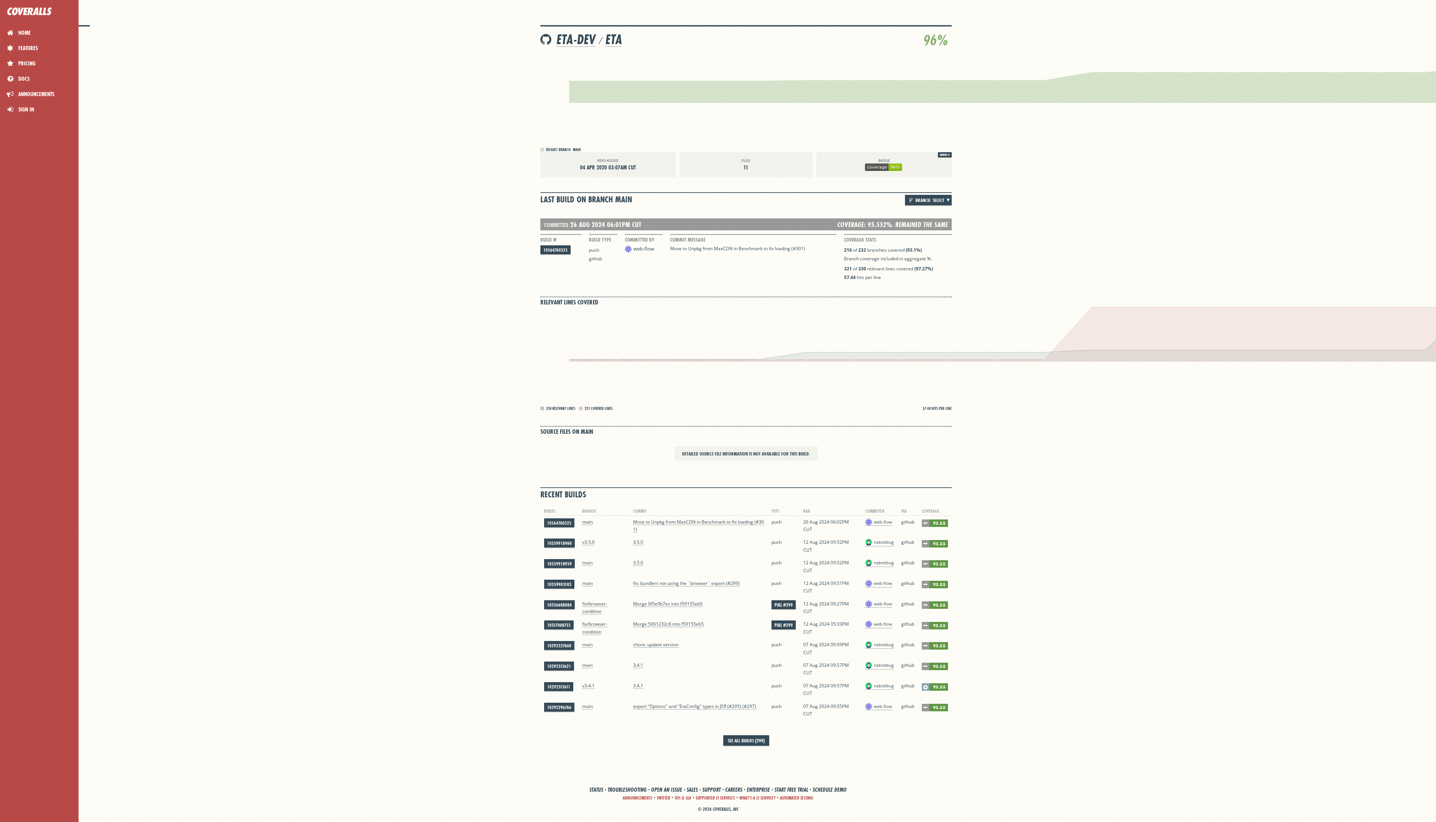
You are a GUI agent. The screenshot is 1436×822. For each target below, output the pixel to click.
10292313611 (558, 687)
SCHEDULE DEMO (830, 790)
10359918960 (559, 543)
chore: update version (655, 644)
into (675, 604)
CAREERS (733, 790)
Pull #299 (783, 605)
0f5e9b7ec (659, 604)
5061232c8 (659, 624)
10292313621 (559, 666)
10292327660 (559, 645)
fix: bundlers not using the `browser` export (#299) (686, 583)
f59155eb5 (691, 604)
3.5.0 (638, 542)
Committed (556, 225)
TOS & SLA (683, 798)
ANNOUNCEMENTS (637, 798)
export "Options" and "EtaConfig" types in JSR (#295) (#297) (694, 706)
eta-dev (575, 39)
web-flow (643, 248)
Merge (640, 604)
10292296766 (559, 707)
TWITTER (663, 798)
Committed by (639, 239)
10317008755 (559, 625)
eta (613, 39)
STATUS (596, 790)
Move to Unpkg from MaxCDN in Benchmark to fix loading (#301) (737, 248)
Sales (692, 790)
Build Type (600, 239)
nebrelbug (884, 542)
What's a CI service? (757, 798)
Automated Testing (796, 798)
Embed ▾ (945, 155)
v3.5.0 (588, 542)
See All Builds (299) (746, 740)
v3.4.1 (588, 685)
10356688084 (559, 605)
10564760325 (555, 250)
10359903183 (559, 584)
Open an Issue (666, 790)
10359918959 (559, 564)
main (587, 522)
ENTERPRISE (758, 790)
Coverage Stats (860, 239)
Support (711, 790)
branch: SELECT (929, 200)
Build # (548, 239)
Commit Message (687, 239)
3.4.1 (638, 665)
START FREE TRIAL (791, 790)
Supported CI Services (715, 798)
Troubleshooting (627, 790)
